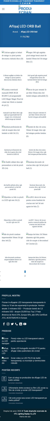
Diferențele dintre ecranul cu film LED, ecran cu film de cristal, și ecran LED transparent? (28, 389)
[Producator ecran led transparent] (25, 9)
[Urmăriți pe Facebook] (20, 3)
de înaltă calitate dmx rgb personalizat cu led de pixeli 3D (13, 187)
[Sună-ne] (16, 324)
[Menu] (3, 9)
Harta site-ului (25, 417)
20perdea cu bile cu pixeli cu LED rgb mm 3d (13, 221)
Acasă (15, 32)
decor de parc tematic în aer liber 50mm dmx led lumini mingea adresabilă (37, 115)
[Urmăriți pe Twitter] (25, 3)
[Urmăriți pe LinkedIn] (20, 324)
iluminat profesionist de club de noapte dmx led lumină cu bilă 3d (12, 152)
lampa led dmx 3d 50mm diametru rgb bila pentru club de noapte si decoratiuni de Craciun (37, 260)
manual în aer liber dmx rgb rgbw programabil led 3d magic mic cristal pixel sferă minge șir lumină (12, 116)
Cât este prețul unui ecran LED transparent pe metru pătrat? (28, 399)
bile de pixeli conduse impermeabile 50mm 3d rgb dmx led (12, 259)
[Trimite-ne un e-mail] (27, 3)
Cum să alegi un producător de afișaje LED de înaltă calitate (27, 379)
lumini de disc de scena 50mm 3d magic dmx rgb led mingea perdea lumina (37, 152)
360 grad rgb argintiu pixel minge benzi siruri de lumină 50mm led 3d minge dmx (37, 78)
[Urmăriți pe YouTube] (29, 3)
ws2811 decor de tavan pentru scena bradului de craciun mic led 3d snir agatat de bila (37, 223)
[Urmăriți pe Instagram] (22, 3)
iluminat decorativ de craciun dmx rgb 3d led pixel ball (37, 187)
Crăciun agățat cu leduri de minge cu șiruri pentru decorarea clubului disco (12, 77)
